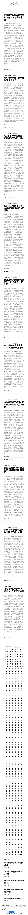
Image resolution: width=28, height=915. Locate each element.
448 (6, 766)
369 (21, 742)
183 (21, 690)
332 (18, 732)
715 (15, 841)
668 (18, 827)
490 (6, 778)
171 (21, 687)
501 (21, 780)
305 (9, 725)
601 (15, 808)
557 (9, 797)
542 (18, 792)
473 (9, 773)
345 (21, 736)
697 (15, 836)
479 (9, 775)
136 (6, 678)
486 (12, 776)
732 (12, 846)
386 (18, 748)
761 (9, 854)
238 (6, 707)
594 (12, 807)
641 (9, 820)
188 (18, 692)
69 (7, 661)
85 (7, 665)
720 (12, 842)
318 (12, 729)
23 (12, 651)
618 (12, 814)
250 (6, 710)
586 (6, 805)
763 (15, 854)
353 (9, 739)
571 (15, 800)
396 (12, 751)
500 (18, 780)
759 (21, 853)
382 (6, 748)
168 (12, 687)
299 (9, 724)
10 (19, 648)
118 (6, 673)
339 (21, 734)
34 (20, 653)
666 (12, 827)
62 (10, 659)
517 (15, 785)
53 (7, 658)
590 (18, 805)
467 (9, 771)
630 (12, 817)
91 (22, 665)
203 (9, 697)
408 (12, 754)
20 (5, 651)
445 (15, 764)
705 (21, 837)
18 (20, 649)
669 (21, 827)
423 (21, 758)
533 (9, 790)
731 (9, 846)
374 (18, 744)
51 (22, 656)
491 (9, 778)
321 (21, 729)
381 (21, 746)
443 (9, 764)
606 (12, 810)
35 (22, 653)
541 (15, 792)
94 (10, 666)
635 (9, 819)
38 (10, 654)
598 (6, 808)
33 (17, 653)
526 (6, 788)
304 (6, 725)
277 (15, 717)
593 (9, 807)
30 (10, 653)
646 (6, 822)
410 (18, 754)
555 (21, 795)
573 (21, 800)
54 (10, 658)
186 (12, 692)
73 (17, 661)
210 (12, 698)
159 (21, 683)
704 (18, 837)
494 (18, 778)
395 (9, 751)
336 (12, 734)
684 (12, 832)
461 (9, 770)
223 (15, 702)
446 (18, 764)
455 (9, 768)
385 (15, 748)
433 (15, 761)
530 (18, 788)
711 (21, 839)
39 (12, 654)
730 (6, 846)
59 (22, 658)
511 (15, 783)
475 (15, 773)
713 (9, 841)
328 (6, 732)
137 (9, 678)
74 (20, 661)
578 (18, 802)
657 (21, 824)
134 (18, 676)
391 (15, 749)
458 (18, 768)
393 (21, 749)
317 (9, 729)
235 (15, 705)
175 (15, 688)
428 (18, 759)
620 (18, 814)
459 (21, 768)
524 (18, 786)
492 (12, 778)
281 (9, 719)
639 (21, 819)
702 (12, 837)
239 (9, 707)
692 (18, 834)
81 (17, 663)
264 (12, 714)
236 (18, 705)
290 (18, 720)
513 (21, 783)
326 (18, 731)
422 (18, 758)
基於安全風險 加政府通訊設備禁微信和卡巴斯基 (14, 208)
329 (9, 732)
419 (9, 758)
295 (15, 722)
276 (12, 717)
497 (9, 780)
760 (6, 854)
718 (6, 842)
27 (22, 651)
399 (21, 751)
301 (15, 724)
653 (9, 824)
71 (12, 661)
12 (5, 649)
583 (15, 803)
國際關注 (15, 75)
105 (21, 668)
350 (18, 737)
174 (12, 688)
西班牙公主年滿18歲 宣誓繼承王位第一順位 (14, 137)
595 (15, 807)
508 (6, 783)
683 (9, 832)
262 (6, 714)
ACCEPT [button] (11, 911)
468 (12, 771)
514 (6, 785)
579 (21, 802)
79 (12, 663)
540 (12, 792)
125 (9, 675)
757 (15, 853)
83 (22, 663)
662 (18, 825)
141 (21, 678)
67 (22, 659)
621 (21, 814)
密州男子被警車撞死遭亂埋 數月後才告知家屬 (14, 17)
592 (6, 807)
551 (9, 795)
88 (15, 665)
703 (15, 837)
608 (18, 810)
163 (15, 685)
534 (12, 790)
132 (12, 676)
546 (12, 793)
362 (18, 741)
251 (9, 710)
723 (21, 842)
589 (15, 805)
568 (6, 800)
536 (18, 790)
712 (6, 841)
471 (21, 771)
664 (6, 827)
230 (18, 703)
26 (20, 651)
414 (12, 756)
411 (21, 754)
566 (18, 798)
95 (12, 666)
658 (6, 825)
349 (15, 737)
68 (5, 661)
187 (15, 692)
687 (21, 832)
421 (15, 758)
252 (12, 710)
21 (7, 651)
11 (22, 648)
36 (5, 654)
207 (21, 697)
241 (15, 707)
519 (21, 785)
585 (21, 803)
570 (12, 800)
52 (5, 658)
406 (6, 754)
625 (15, 815)
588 (12, 805)
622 (6, 815)
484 (6, 776)
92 (5, 666)
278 (18, 717)
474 (12, 773)
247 (15, 709)
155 (9, 683)
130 (6, 676)
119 (9, 673)
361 (15, 741)
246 (12, 709)
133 (15, 676)
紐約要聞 (15, 527)
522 (12, 786)
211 (15, 698)
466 (6, 771)
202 (6, 697)
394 (6, 751)
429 (21, 759)
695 (9, 836)
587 (9, 805)
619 (15, 814)
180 (12, 690)
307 (15, 725)
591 (21, 805)
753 (21, 851)
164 (18, 685)
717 (21, 841)
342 (12, 736)
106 (6, 670)
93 (7, 666)
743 (9, 849)
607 (15, 810)
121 (15, 673)
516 (12, 785)
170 (18, 687)
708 (12, 839)
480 (12, 775)
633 (21, 817)
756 (12, 853)
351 (21, 737)
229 (15, 703)
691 (15, 834)
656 (18, 824)
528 (12, 788)
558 (12, 797)
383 (9, 748)
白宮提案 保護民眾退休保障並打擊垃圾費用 (14, 346)
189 (21, 692)
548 (18, 793)
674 (18, 829)
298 (6, 724)
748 (6, 851)
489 (21, 776)
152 (18, 681)
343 (15, 736)
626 (18, 815)
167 (9, 687)
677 (9, 831)
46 (10, 656)
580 (6, 803)
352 (6, 739)
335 (9, 734)
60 (5, 659)
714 (12, 841)
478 (6, 775)
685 (15, 832)
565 (15, 798)
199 (15, 695)
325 (15, 731)
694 (6, 836)
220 (6, 702)
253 (15, 710)
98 (20, 666)
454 (6, 768)
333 (21, 732)
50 (20, 656)
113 (9, 671)
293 (9, 722)
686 (18, 832)
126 (12, 675)
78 (10, 663)
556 (6, 797)
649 (15, 822)
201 (21, 695)
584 (18, 803)
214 (6, 700)
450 (12, 766)
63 (12, 659)
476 (18, 773)
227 (9, 703)
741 (21, 847)
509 (9, 783)
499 (15, 780)
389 (9, 749)
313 (15, 727)
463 (15, 770)
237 (21, 705)
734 (18, 846)
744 (12, 849)
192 (12, 693)
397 (15, 751)
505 (15, 781)
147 (21, 680)
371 (9, 744)
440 (18, 763)
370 (6, 744)
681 (21, 831)
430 (6, 761)
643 (15, 820)
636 (12, 819)
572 (18, 800)
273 (21, 715)
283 (15, 719)
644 (18, 820)
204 (12, 697)
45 (7, 656)
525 (21, 786)
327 (21, 731)
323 (9, 731)
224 (18, 702)
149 (9, 681)
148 (6, 681)
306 (12, 725)
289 (15, 720)
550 (6, 795)
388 (6, 749)
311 (9, 727)
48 (15, 656)
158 (18, 683)
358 (6, 741)
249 (21, 709)
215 (9, 700)
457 (15, 768)
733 (15, 846)
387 (21, 748)
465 (21, 770)
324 (12, 731)
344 (18, 736)
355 (15, 739)
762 (12, 854)
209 (9, 698)
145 (15, 680)
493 (15, 778)
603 (21, 808)
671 (9, 829)
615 (21, 812)
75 (22, 661)
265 (15, 714)
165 (21, 685)
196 (6, 695)
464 (18, 770)
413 (9, 756)
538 (6, 792)
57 (17, 658)
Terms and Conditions (17, 913)
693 (21, 834)
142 (6, 680)
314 (18, 727)
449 (9, 766)
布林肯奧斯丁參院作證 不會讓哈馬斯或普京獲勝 (14, 404)
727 (15, 844)
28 (5, 653)
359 (9, 741)
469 (15, 771)
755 (9, 853)
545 (9, 793)
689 (9, 834)
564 (12, 798)
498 (12, 780)
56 (15, 658)
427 (15, 759)
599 (9, 808)
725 (9, 844)
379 (15, 746)
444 (12, 764)
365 (9, 742)
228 (12, 703)
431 (9, 761)
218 (18, 700)
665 (9, 827)
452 (18, 766)
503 (9, 781)
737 (9, 847)
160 (6, 685)
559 (15, 797)
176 (18, 688)
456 (12, 768)
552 (12, 795)
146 (18, 680)
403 (15, 753)
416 (18, 756)
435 (21, 761)
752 (18, 851)
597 (21, 807)
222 (12, 702)
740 (18, 847)
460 (6, 770)
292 (6, 722)
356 (18, 739)
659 (9, 825)
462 (12, 770)
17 (17, 649)
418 (6, 758)
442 (6, 764)
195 (21, 693)
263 (9, 714)
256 (6, 712)
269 (9, 715)
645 (21, 820)
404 (18, 753)
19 (22, 649)
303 (21, 724)
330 (12, 732)
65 (17, 659)
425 (9, 759)
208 (6, 698)
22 (10, 651)
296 (18, 722)
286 (6, 720)
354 (12, 739)
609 (21, 810)
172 (6, 688)
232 (6, 705)
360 (12, 741)
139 (15, 678)
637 (15, 819)
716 (18, 841)
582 (12, 803)
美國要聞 (15, 13)
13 (7, 649)
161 (9, 685)
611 (9, 812)
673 (15, 829)
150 (12, 681)
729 (21, 844)
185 (9, 692)
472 (6, 773)
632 (18, 817)
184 (6, 692)
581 (9, 803)
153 (21, 681)
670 (6, 829)
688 (6, 834)
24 (15, 651)
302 (18, 724)
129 (21, 675)
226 (6, 703)
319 (15, 729)
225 (21, 702)
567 (21, 798)
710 (18, 839)
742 (6, 849)
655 (15, 824)
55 (12, 658)
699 (21, 836)
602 (18, 808)
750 (12, 851)
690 (12, 834)
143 (9, 680)
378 (12, 746)
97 (17, 666)
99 (22, 666)
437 (9, 763)
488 (18, 776)
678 (12, 831)
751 (15, 851)
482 (18, 775)
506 (18, 781)
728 (18, 844)
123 (21, 673)
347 (9, 737)
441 (21, 763)
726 (12, 844)
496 (6, 780)
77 (7, 663)
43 (22, 654)
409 (15, 754)
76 (5, 663)
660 (12, 825)
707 (9, 839)
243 (21, 707)
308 (18, 725)
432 (12, 761)
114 (12, 671)
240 (12, 707)
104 (18, 668)
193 (15, 693)
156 (12, 683)
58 (20, 658)
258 (12, 712)
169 (15, 687)
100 (6, 668)
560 (18, 797)
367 (15, 742)
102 (12, 668)
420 (12, 758)
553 (15, 795)
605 (9, 810)
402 (12, 753)
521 (9, 786)
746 (18, 849)
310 (6, 727)
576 (12, 802)
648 (12, 822)
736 (6, 847)
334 (6, 734)
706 (6, 839)
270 (12, 715)
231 (21, 703)
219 (21, 700)
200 (18, 695)
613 (15, 812)
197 (9, 695)
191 (9, 693)
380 (18, 746)
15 (12, 649)
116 (18, 671)
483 (21, 775)
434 (18, 761)
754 (6, 853)
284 (18, 719)
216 (12, 700)
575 (9, 802)
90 (20, 665)
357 (21, 739)
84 (5, 665)
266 (18, 714)
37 (7, 654)
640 (6, 820)
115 (15, 671)
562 (6, 798)
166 (6, 687)
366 (12, 742)
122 (18, 673)
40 (15, 654)
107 (9, 670)
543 (21, 792)
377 (9, 746)
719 (9, 842)
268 (6, 715)
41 (17, 654)
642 (12, 820)
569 (9, 800)
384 (12, 748)
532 (6, 790)
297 (21, 722)
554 (18, 795)
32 (15, 653)
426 (12, 759)
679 (15, 831)
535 (15, 790)
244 (6, 709)
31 (12, 653)
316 (6, 729)
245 (9, 709)
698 (18, 836)
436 (6, 763)
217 (15, 700)
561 (21, 797)
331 (15, 732)
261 (21, 712)
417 (21, 756)
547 (15, 793)
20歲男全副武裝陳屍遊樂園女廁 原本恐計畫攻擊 (14, 282)
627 (21, 815)
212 (18, 698)
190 (6, 693)
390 (12, 749)
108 (12, 670)
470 (18, 771)
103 (15, 668)
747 (21, 849)
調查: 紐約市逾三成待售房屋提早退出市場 (13, 531)
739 (15, 847)
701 (9, 837)
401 (9, 753)
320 (18, 729)
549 (21, 793)
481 (15, 775)
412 (6, 756)
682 (6, 832)
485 (9, 776)
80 (15, 663)
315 (21, 727)
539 (9, 792)
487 (15, 776)
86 (10, 665)
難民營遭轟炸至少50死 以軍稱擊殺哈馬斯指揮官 (14, 470)
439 (15, 763)
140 (18, 678)
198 (12, 695)
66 (20, 659)
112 (6, 671)
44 (5, 656)
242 (18, 707)
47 (12, 656)
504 (12, 781)
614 (18, 812)
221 (9, 702)
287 (9, 720)
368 (18, 742)
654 (12, 824)
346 (6, 737)
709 (15, 839)
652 (6, 824)
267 (21, 714)
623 (9, 815)
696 (12, 836)
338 (18, 734)
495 (21, 778)
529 (15, 788)
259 (15, 712)
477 (21, 773)
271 (15, 715)
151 (15, 681)
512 (18, 783)
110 (18, 670)
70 (10, 661)
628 (6, 817)
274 (6, 717)
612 (12, 812)
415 (15, 756)
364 (6, 742)
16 (15, 649)
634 (6, 819)
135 (21, 676)
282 (12, 719)
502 (6, 781)
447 (21, 764)
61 (7, 659)
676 (6, 831)
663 (21, 825)
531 (21, 788)
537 (21, 790)
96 (15, 666)
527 (9, 788)
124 (6, 675)
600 (12, 808)
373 (15, 744)
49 (17, 656)
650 (18, 822)
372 (12, 744)
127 (15, 675)
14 (10, 649)
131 (9, 676)
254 (18, 710)
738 (12, 847)
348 (12, 737)
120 (12, 673)
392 (18, 749)
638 (18, 819)
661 (15, 825)
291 (21, 720)
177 (21, 688)
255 (21, 710)
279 (21, 717)
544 (6, 793)
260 (18, 712)
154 (6, 683)
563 (9, 798)
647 (9, 822)
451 (15, 766)
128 (18, 675)
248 (18, 709)
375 (21, 744)
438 (12, 763)
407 (9, 754)
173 (9, 688)
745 (15, 849)
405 (21, 753)
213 (21, 698)
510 (12, 783)
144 (12, 680)
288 (12, 720)
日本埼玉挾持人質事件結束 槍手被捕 (14, 78)
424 (6, 759)
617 (9, 814)
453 (21, 766)
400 (6, 753)
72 (15, 661)
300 (12, 724)
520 (6, 786)
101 (9, 668)
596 (18, 807)
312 (12, 727)
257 (9, 712)
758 (18, 853)
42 (20, 654)
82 (20, 663)
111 (21, 670)
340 (6, 736)
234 (12, 705)
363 (21, 741)
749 (9, 851)
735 (21, 846)
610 (6, 812)
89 (17, 665)
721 (15, 842)
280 (6, 719)
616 (6, 814)
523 (15, 786)
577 (15, 802)
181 (15, 690)
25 (17, 651)
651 (21, 822)
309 (21, 725)
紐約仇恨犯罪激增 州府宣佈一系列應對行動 (14, 589)
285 (21, 719)
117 (21, 671)
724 (6, 844)
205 (15, 697)
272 (18, 715)
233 (9, 705)
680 (18, 831)
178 (6, 690)
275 (9, 717)
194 (18, 693)
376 (6, 746)
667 (15, 827)
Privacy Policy (9, 913)
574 (6, 802)
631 (15, 817)
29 (7, 653)
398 (18, 751)
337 (15, 734)
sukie (6, 69)
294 (12, 722)
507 (21, 781)
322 (6, 731)
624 (12, 815)
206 (18, 697)
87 (12, 665)
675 (21, 829)
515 (9, 785)
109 (15, 670)
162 (12, 685)
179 (9, 690)
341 (9, 736)
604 (6, 810)
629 (9, 817)
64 (15, 659)
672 (12, 829)
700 (6, 837)
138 (12, 678)
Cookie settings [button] (5, 912)
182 (18, 690)
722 (18, 842)
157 (15, 683)
